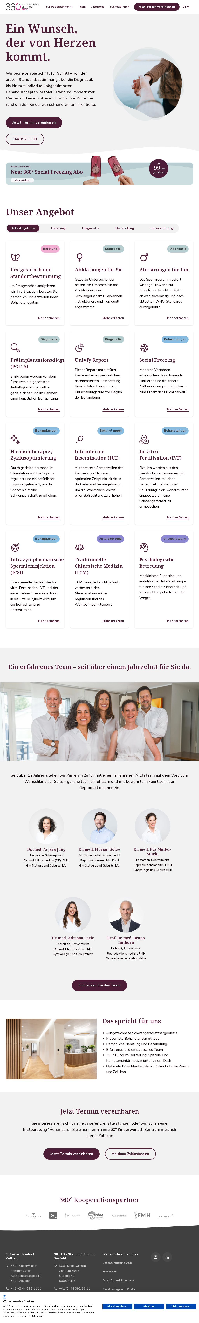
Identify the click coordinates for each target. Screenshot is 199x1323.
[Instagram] (156, 1257)
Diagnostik (90, 228)
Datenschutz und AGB (117, 1263)
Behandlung (125, 228)
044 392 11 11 (24, 139)
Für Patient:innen (58, 7)
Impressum (109, 1271)
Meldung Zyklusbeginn (130, 1153)
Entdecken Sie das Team (100, 985)
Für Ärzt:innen (119, 7)
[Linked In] (167, 1257)
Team (82, 7)
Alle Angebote (23, 228)
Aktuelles (97, 7)
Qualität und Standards (118, 1280)
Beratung (58, 228)
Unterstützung (161, 228)
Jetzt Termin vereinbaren (157, 7)
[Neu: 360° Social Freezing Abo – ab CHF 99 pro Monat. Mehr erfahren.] (99, 169)
